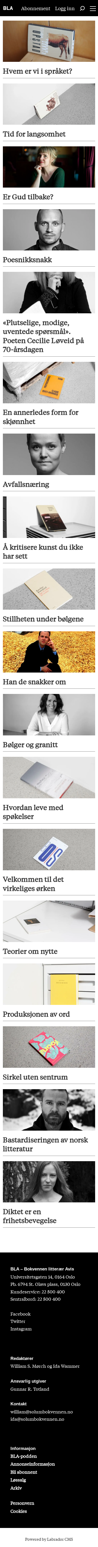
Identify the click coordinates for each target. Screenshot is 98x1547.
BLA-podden (23, 1456)
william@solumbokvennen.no (41, 1411)
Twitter (17, 1321)
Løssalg (18, 1479)
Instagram (21, 1328)
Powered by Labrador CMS (49, 1539)
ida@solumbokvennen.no (37, 1419)
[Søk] (82, 8)
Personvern (22, 1503)
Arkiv (16, 1487)
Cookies (18, 1511)
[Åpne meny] (92, 8)
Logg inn (65, 8)
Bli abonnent (23, 1471)
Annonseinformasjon (32, 1463)
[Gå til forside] (8, 8)
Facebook (20, 1313)
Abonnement (35, 8)
